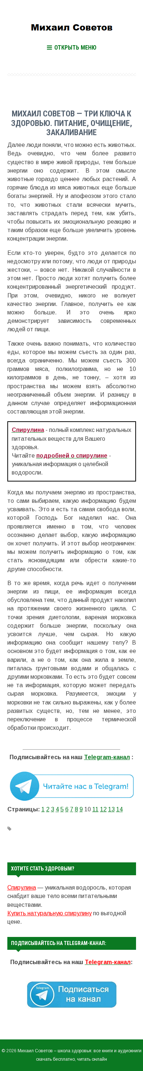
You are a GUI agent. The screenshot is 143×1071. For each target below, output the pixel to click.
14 (119, 809)
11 (95, 809)
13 (111, 809)
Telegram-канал (107, 757)
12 (103, 809)
